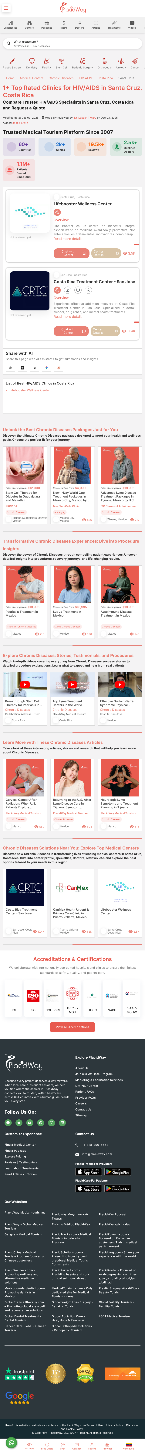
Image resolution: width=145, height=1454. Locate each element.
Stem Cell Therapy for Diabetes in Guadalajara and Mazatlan (23, 496)
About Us (81, 1068)
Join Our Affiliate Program (94, 1074)
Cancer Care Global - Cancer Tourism (25, 1328)
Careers (81, 1103)
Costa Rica (105, 78)
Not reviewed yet (20, 237)
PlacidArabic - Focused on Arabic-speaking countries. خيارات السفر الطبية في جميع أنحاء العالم (118, 1276)
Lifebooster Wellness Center (30, 390)
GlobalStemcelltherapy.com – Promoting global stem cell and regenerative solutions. (25, 1306)
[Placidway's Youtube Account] (29, 1122)
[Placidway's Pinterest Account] (40, 1122)
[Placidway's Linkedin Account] (62, 1122)
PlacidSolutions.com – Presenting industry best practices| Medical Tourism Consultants (71, 1258)
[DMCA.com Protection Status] (85, 1373)
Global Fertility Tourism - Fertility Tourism (116, 1304)
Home (10, 78)
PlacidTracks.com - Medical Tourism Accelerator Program (71, 1238)
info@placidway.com (97, 1154)
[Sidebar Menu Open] (6, 8)
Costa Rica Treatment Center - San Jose (21, 911)
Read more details (68, 239)
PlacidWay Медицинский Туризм (70, 1216)
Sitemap (81, 1115)
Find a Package (15, 1150)
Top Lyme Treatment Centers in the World (67, 703)
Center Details (98, 253)
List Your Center (86, 1086)
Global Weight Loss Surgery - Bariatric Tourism (72, 1304)
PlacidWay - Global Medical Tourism (24, 1226)
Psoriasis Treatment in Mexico (22, 613)
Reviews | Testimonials (21, 1162)
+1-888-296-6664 (95, 1145)
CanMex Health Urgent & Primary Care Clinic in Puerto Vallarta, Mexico (71, 913)
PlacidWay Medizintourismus (25, 1212)
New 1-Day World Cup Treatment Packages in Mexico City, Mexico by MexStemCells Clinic (70, 496)
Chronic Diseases (61, 78)
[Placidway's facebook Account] (8, 1122)
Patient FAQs (84, 1091)
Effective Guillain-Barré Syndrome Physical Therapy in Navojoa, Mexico (116, 703)
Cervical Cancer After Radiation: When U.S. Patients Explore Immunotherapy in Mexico (24, 803)
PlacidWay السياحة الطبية (115, 1224)
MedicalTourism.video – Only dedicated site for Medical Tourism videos (72, 1292)
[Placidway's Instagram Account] (51, 1122)
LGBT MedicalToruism (114, 1316)
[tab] (37, 531)
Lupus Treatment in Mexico (67, 613)
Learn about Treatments (22, 1168)
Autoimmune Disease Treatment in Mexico (116, 613)
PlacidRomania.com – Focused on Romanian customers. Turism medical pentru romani (118, 1240)
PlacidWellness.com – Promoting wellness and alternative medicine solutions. (22, 1276)
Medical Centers (31, 78)
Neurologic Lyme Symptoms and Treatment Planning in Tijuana (119, 803)
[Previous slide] (8, 488)
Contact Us (83, 1109)
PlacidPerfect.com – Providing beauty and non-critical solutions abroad (71, 1274)
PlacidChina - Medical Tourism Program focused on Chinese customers (25, 1256)
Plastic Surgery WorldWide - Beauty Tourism (119, 1290)
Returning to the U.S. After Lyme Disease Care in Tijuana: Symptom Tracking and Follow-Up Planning (72, 803)
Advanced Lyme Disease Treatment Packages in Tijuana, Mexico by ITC (118, 496)
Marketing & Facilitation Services (99, 1080)
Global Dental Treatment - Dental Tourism (23, 1318)
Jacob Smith (20, 122)
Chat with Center (68, 253)
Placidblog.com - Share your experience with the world (119, 1254)
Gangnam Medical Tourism (23, 1234)
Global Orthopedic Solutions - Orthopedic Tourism (72, 1328)
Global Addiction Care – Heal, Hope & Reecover (68, 1318)
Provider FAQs (85, 1097)
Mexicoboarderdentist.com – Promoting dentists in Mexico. (25, 1292)
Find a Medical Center (20, 1144)
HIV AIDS (85, 78)
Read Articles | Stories (21, 1174)
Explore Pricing (15, 1156)
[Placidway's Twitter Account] (19, 1122)
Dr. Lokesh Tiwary (85, 117)
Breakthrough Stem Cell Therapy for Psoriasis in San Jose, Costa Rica (22, 703)
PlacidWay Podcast (112, 1214)
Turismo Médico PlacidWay (71, 1224)
